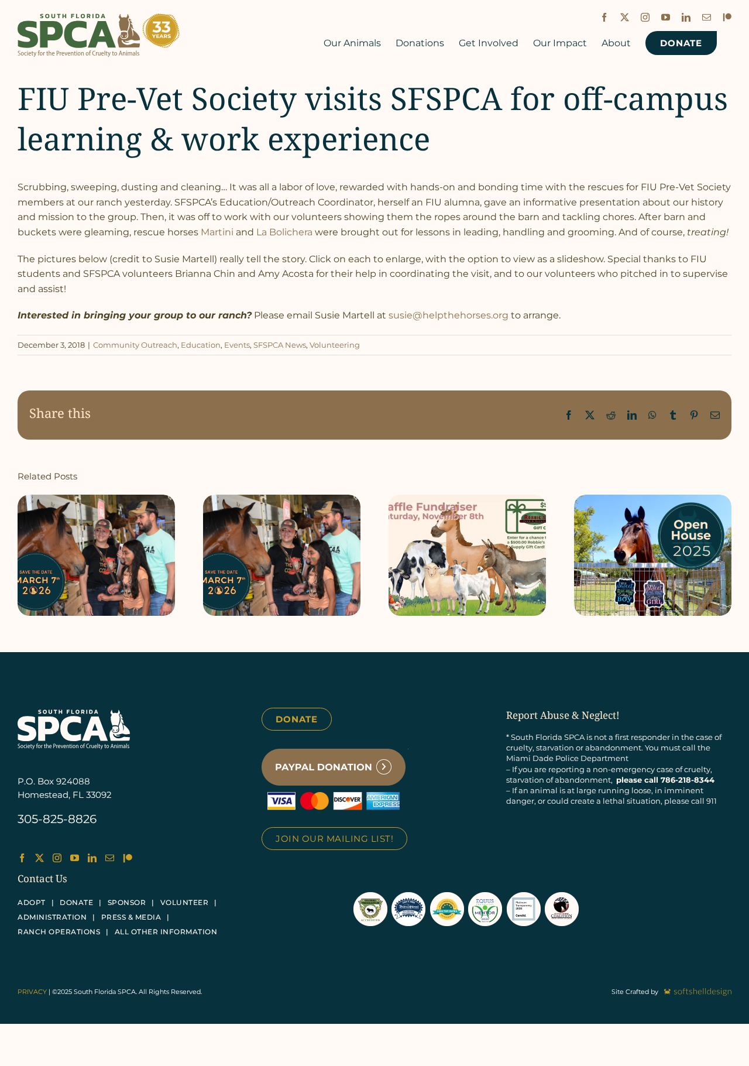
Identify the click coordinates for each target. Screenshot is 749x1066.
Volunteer (184, 902)
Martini (217, 232)
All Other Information (166, 931)
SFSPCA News (279, 344)
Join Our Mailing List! (334, 838)
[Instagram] (57, 858)
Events (237, 344)
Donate (297, 719)
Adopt (32, 902)
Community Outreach (135, 344)
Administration (52, 917)
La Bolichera (284, 232)
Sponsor (127, 902)
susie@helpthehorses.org (449, 315)
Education (201, 344)
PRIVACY (32, 992)
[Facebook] (22, 858)
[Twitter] (39, 858)
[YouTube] (74, 858)
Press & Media (131, 917)
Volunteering (335, 344)
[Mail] (109, 858)
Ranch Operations (59, 931)
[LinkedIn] (92, 858)
